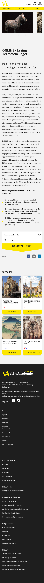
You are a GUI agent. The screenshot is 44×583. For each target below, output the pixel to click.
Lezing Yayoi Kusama (9, 501)
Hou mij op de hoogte (22, 246)
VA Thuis (22, 8)
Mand (34, 4)
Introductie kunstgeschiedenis (12, 517)
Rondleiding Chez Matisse (11, 513)
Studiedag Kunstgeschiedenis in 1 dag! (15, 509)
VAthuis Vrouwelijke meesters (12, 505)
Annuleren (5, 472)
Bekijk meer (12, 312)
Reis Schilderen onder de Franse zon (14, 562)
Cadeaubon (6, 468)
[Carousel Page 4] (25, 35)
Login (36, 8)
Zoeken (28, 4)
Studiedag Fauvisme (9, 558)
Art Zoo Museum (7, 445)
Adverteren (6, 437)
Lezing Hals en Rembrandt (11, 566)
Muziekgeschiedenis (9, 543)
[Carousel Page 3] (23, 35)
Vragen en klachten (8, 480)
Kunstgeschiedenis (8, 527)
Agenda (4, 415)
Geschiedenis (7, 539)
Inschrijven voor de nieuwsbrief (12, 491)
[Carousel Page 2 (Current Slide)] (20, 35)
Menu (40, 4)
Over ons (5, 419)
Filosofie (5, 531)
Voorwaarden (6, 429)
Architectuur (6, 535)
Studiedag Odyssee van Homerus (13, 569)
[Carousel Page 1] (18, 35)
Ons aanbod (7, 8)
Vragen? (5, 427)
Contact (5, 423)
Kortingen (5, 464)
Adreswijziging (7, 476)
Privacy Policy (7, 433)
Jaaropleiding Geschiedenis (11, 554)
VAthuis (4, 441)
